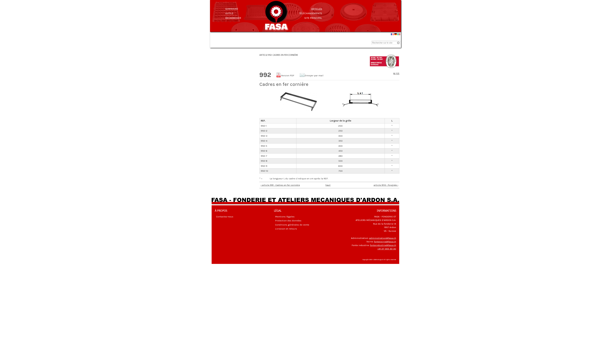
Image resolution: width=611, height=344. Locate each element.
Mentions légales (285, 216)
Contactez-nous (224, 216)
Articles (316, 8)
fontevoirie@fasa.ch (385, 241)
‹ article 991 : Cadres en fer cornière (280, 185)
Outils (229, 13)
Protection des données (288, 220)
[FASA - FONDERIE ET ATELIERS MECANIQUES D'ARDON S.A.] (276, 29)
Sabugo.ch (380, 259)
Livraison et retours (286, 228)
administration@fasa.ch (382, 238)
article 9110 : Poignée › (386, 185)
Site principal (313, 17)
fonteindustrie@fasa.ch (383, 245)
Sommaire (231, 8)
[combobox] (386, 43)
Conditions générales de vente (292, 224)
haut (327, 185)
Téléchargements (310, 13)
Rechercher (233, 17)
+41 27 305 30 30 (386, 248)
